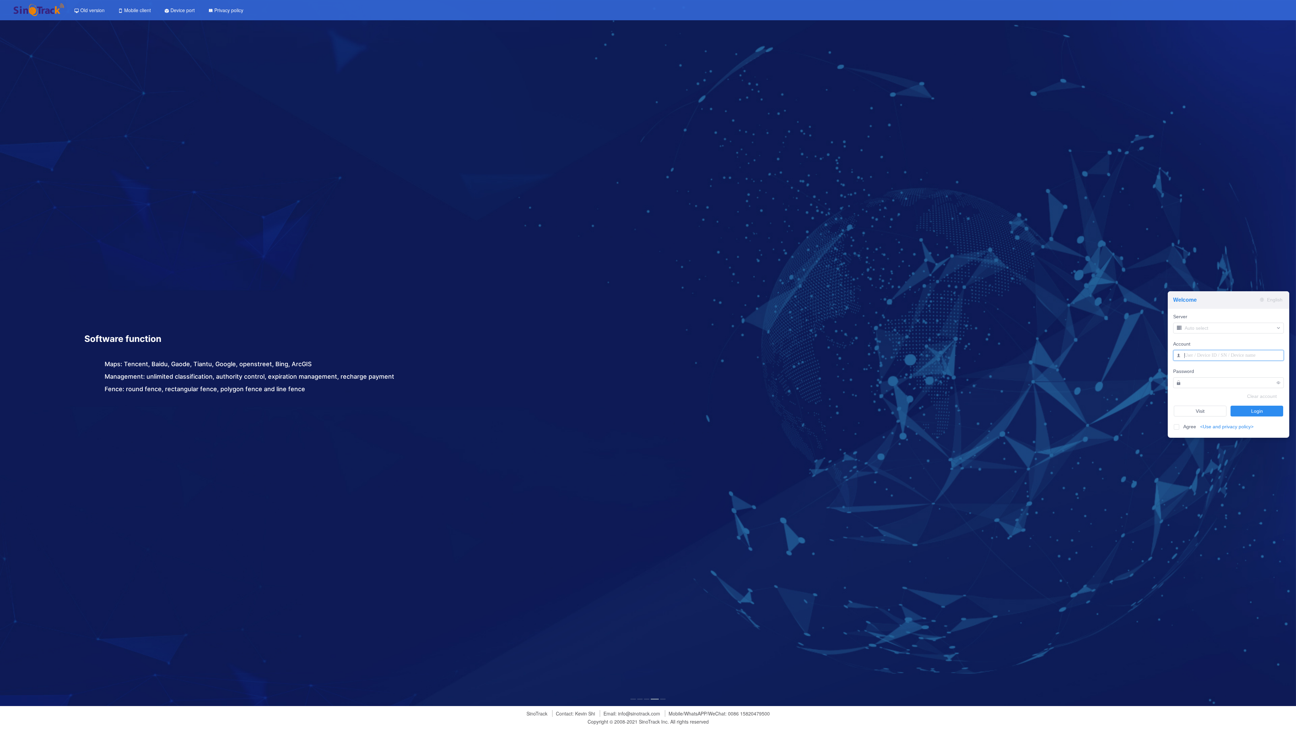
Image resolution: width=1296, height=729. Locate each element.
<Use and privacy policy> (1226, 426)
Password (1183, 371)
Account (1181, 344)
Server (1180, 316)
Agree (1216, 426)
